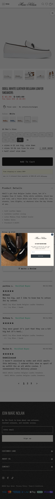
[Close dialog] (52, 235)
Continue (40, 256)
